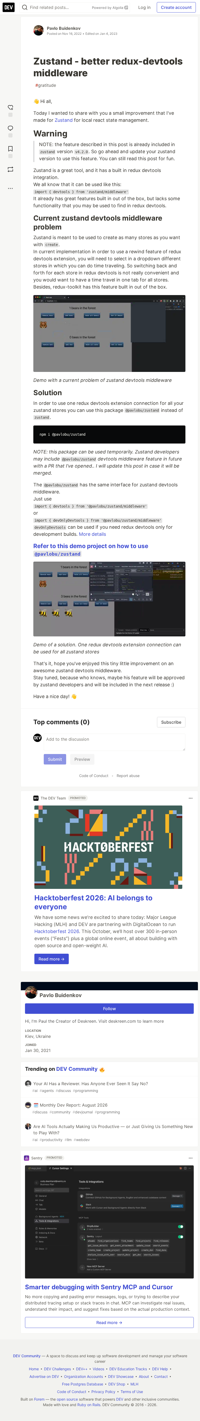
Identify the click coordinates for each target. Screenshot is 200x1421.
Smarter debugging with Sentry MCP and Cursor (99, 1287)
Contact (161, 1376)
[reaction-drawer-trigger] (10, 110)
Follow (109, 1008)
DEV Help (160, 1369)
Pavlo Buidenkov (63, 28)
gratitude (45, 85)
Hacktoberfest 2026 (56, 931)
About (144, 1376)
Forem (39, 1399)
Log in (144, 7)
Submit (55, 759)
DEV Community (77, 1069)
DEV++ (82, 1369)
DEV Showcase (121, 1376)
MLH (134, 1384)
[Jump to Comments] (10, 131)
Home (34, 1369)
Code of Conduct (93, 775)
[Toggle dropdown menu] (190, 798)
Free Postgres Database (82, 1384)
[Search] (25, 7)
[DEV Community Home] (8, 7)
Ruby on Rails (88, 1404)
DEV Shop (116, 1384)
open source (67, 1399)
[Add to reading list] (10, 151)
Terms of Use (132, 1391)
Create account (176, 7)
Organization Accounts (83, 1376)
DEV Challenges (57, 1369)
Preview (82, 759)
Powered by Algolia (108, 7)
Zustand (64, 120)
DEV (119, 1399)
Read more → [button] (52, 959)
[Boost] (10, 169)
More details (92, 534)
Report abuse (128, 775)
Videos (98, 1369)
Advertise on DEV (44, 1376)
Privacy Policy (103, 1391)
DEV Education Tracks (128, 1369)
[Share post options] (10, 188)
